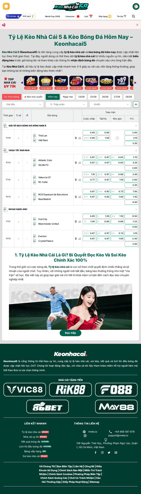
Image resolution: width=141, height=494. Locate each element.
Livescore (70, 16)
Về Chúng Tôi (47, 466)
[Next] (135, 83)
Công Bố (89, 466)
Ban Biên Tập (64, 466)
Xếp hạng (103, 16)
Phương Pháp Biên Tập (87, 474)
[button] (133, 16)
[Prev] (22, 83)
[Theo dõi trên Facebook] (95, 453)
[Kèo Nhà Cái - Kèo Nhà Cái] (71, 6)
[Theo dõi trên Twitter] (109, 453)
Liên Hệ (78, 466)
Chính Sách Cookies (60, 474)
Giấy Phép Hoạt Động (75, 481)
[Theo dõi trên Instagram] (102, 453)
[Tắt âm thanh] (136, 104)
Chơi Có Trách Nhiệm (81, 477)
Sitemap (94, 481)
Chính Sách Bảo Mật (71, 470)
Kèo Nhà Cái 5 (10, 52)
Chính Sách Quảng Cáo (53, 477)
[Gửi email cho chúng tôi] (116, 453)
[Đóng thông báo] (137, 25)
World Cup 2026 (52, 16)
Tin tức (120, 16)
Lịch (86, 16)
